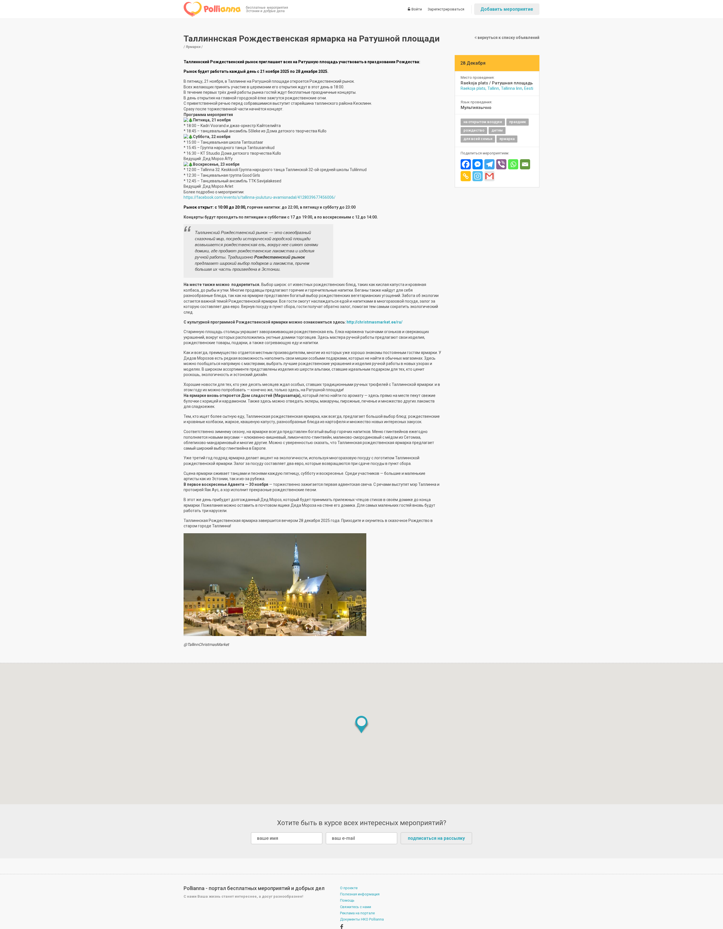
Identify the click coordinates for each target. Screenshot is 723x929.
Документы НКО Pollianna (362, 919)
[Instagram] (477, 176)
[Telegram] (489, 164)
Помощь (347, 900)
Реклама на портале (357, 913)
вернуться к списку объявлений (508, 37)
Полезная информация (360, 894)
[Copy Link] (466, 176)
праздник (517, 122)
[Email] (525, 164)
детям (497, 130)
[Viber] (501, 164)
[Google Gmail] (489, 176)
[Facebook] (466, 164)
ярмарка (507, 139)
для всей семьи (477, 139)
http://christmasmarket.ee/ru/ (374, 322)
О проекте (349, 888)
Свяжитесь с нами (355, 907)
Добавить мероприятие (506, 9)
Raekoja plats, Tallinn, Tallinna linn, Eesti (497, 88)
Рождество (473, 130)
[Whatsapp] (513, 164)
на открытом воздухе (482, 122)
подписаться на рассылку (436, 838)
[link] (260, 197)
